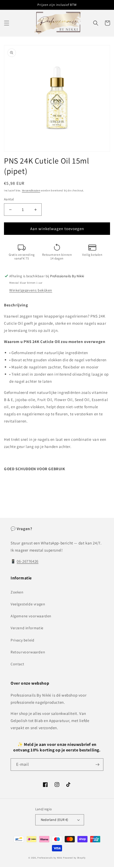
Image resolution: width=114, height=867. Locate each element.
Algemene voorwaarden (31, 616)
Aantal (9, 199)
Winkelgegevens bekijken (30, 290)
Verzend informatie (27, 628)
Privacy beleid (22, 640)
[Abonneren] (97, 764)
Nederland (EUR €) (54, 819)
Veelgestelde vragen (28, 604)
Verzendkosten (31, 190)
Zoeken (17, 592)
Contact (17, 664)
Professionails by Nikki (49, 857)
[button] (6, 23)
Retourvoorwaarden (28, 652)
